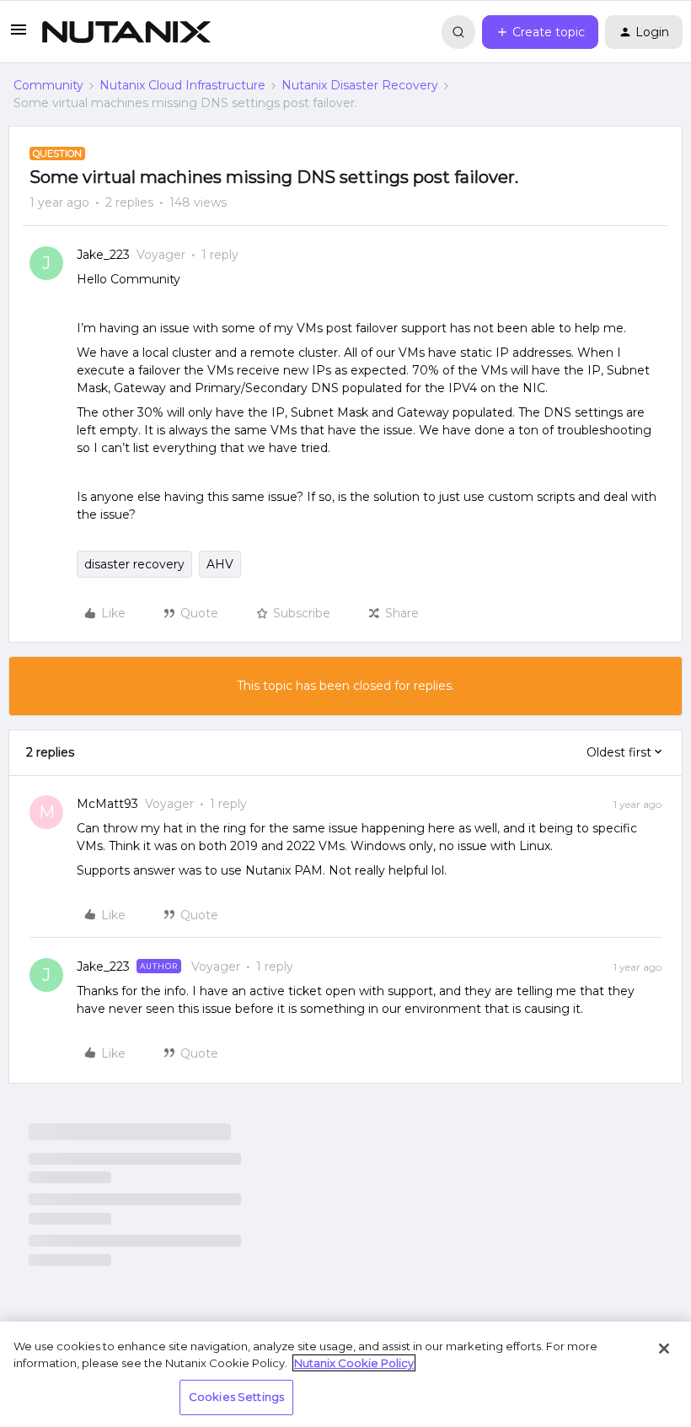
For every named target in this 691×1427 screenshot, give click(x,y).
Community (48, 85)
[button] (18, 35)
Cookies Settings (236, 1396)
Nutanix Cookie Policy (354, 1363)
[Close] (664, 1348)
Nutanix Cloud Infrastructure (182, 85)
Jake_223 (103, 254)
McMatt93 (107, 803)
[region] (345, 1374)
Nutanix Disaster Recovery (359, 85)
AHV (219, 564)
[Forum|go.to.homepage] (126, 32)
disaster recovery (134, 564)
